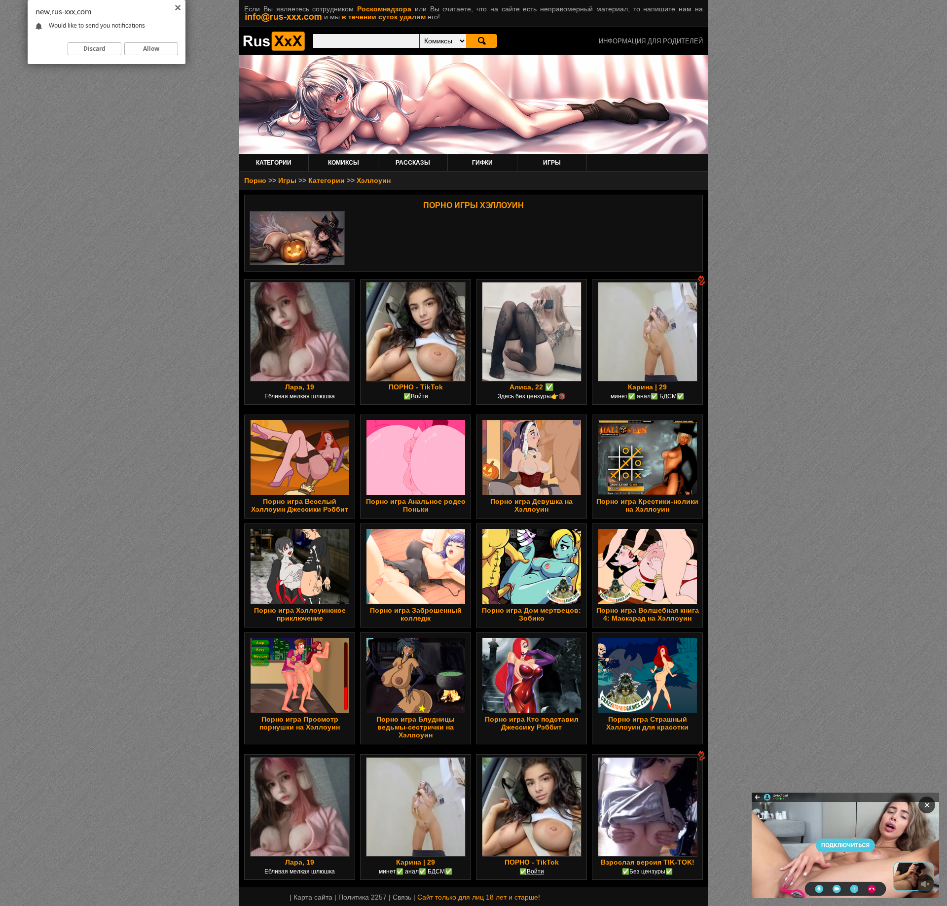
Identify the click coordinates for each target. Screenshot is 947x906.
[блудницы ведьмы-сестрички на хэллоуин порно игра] (415, 710)
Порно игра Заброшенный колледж (416, 614)
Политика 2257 (362, 897)
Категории (326, 180)
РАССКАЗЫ (413, 162)
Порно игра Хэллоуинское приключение (300, 614)
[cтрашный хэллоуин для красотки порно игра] (647, 710)
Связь (402, 897)
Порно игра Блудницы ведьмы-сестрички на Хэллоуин (415, 727)
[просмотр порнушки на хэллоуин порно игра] (300, 710)
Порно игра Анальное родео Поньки (416, 505)
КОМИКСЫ (343, 162)
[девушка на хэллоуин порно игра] (531, 492)
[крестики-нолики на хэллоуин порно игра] (647, 492)
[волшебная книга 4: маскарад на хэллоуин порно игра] (647, 601)
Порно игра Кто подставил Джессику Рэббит (532, 723)
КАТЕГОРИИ (273, 162)
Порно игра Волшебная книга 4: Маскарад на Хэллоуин (647, 614)
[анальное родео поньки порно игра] (415, 492)
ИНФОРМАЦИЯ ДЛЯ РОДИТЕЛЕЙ (651, 41)
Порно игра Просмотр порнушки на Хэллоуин (299, 723)
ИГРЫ (552, 162)
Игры (287, 180)
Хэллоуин (374, 180)
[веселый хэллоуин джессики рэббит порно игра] (300, 492)
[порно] (274, 48)
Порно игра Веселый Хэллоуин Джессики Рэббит (299, 505)
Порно (255, 180)
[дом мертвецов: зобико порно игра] (531, 601)
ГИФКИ (482, 162)
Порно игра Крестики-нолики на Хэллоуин (647, 505)
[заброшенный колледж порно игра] (415, 601)
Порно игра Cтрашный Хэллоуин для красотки (647, 723)
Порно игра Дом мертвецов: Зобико (531, 614)
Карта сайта (312, 897)
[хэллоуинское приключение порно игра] (300, 601)
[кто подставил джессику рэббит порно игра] (531, 710)
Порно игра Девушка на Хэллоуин (531, 505)
